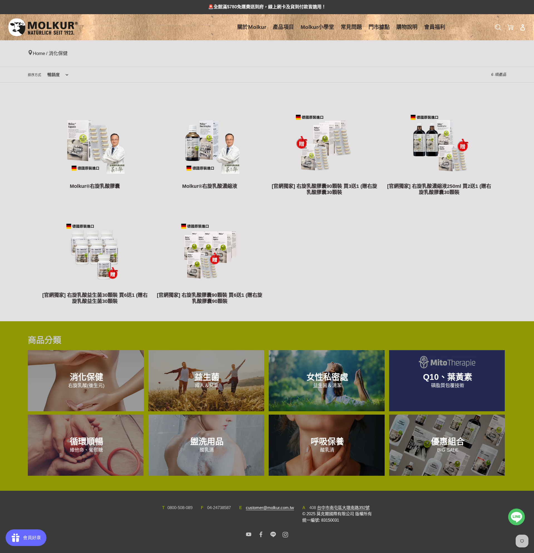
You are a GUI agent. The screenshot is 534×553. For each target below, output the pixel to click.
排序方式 (34, 75)
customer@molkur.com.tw (270, 507)
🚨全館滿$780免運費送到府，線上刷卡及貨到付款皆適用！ (267, 6)
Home (39, 53)
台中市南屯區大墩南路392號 (343, 507)
